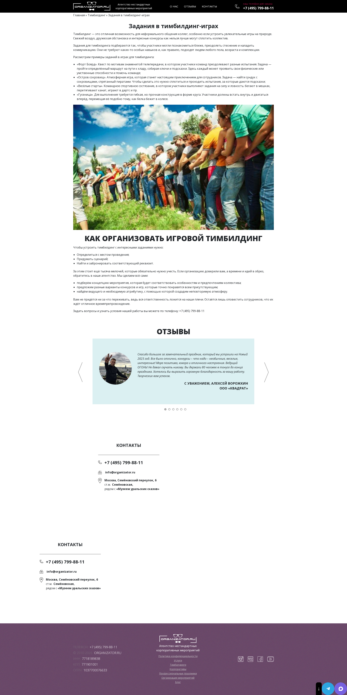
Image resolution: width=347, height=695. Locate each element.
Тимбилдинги (178, 664)
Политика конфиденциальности (178, 656)
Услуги (178, 660)
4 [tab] (178, 409)
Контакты (209, 6)
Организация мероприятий (177, 677)
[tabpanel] (173, 371)
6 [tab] (186, 409)
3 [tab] (174, 409)
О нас (174, 6)
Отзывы (190, 6)
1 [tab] (166, 409)
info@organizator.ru (120, 472)
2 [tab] (170, 409)
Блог (178, 682)
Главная (79, 15)
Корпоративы (178, 669)
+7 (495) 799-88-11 (258, 8)
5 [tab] (182, 409)
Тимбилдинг (96, 15)
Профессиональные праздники (178, 673)
